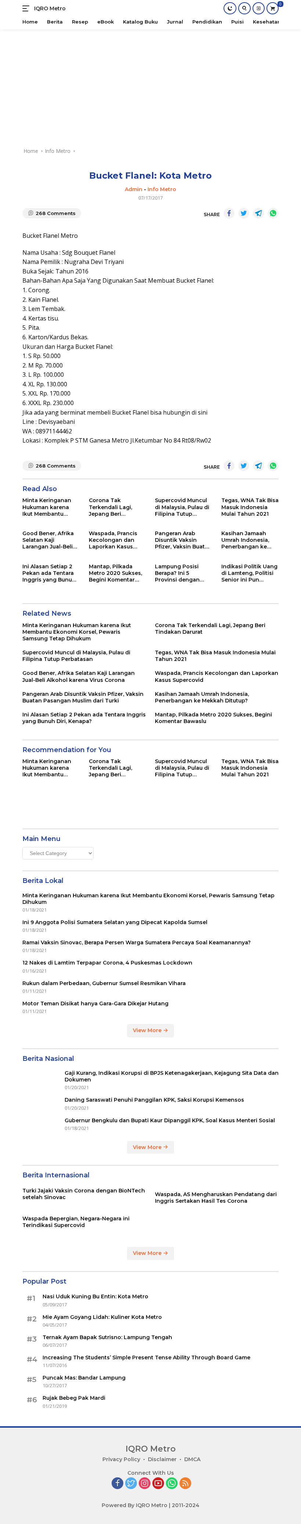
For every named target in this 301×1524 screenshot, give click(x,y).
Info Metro (162, 189)
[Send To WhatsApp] (273, 213)
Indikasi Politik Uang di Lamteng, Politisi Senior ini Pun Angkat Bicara (249, 573)
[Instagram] (144, 1483)
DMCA (192, 1459)
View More (148, 1030)
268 (56, 213)
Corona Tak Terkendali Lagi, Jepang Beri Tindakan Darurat (113, 507)
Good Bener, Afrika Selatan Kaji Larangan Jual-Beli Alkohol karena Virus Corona (50, 540)
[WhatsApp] (172, 1483)
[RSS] (185, 1483)
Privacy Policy (121, 1459)
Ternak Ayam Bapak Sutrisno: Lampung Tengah (107, 1337)
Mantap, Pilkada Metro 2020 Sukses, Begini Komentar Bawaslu (115, 573)
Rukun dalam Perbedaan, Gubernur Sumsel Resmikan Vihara (104, 983)
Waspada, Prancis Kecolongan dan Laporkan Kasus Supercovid (113, 540)
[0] (272, 8)
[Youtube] (158, 1483)
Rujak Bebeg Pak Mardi (74, 1398)
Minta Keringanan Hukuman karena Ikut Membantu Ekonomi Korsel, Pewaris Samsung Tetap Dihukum (46, 507)
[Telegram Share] (258, 213)
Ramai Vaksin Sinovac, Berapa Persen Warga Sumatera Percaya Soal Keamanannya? (136, 942)
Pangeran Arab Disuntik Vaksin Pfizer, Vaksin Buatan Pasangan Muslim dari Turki (183, 540)
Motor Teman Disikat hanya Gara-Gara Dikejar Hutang (95, 1003)
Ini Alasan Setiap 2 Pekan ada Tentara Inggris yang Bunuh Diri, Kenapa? (49, 573)
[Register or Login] (259, 8)
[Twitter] (131, 1483)
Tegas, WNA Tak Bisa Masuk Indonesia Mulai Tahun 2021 (250, 507)
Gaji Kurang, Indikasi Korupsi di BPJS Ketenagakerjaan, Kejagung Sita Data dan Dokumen (172, 1076)
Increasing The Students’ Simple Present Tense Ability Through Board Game (146, 1357)
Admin (133, 189)
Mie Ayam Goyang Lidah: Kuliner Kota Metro (102, 1317)
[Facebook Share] (229, 213)
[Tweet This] (243, 213)
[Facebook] (117, 1483)
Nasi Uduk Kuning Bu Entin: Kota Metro (95, 1296)
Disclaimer (162, 1459)
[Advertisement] (150, 84)
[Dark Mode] (230, 8)
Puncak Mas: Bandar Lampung (84, 1377)
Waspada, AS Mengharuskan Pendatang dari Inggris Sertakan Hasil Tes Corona (216, 1197)
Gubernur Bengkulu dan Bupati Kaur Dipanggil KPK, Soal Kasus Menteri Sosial (170, 1120)
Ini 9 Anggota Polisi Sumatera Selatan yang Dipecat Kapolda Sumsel (114, 922)
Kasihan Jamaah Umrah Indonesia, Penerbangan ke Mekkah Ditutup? (245, 540)
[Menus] (27, 8)
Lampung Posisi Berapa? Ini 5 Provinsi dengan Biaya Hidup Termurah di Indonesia (177, 573)
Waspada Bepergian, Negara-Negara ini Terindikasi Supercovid (76, 1221)
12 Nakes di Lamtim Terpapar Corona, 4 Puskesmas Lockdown (107, 962)
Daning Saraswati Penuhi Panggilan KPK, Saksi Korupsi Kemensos (155, 1100)
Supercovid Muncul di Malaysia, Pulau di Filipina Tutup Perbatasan (182, 507)
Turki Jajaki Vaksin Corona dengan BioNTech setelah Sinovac (83, 1194)
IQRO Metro (50, 8)
